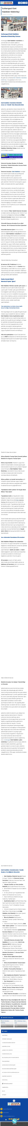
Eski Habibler (16, 171)
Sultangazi (7, 740)
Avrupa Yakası (9, 14)
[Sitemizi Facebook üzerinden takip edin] (9, 1119)
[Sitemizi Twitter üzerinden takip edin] (11, 1119)
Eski (17, 500)
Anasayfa (4, 14)
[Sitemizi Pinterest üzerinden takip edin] (18, 1119)
